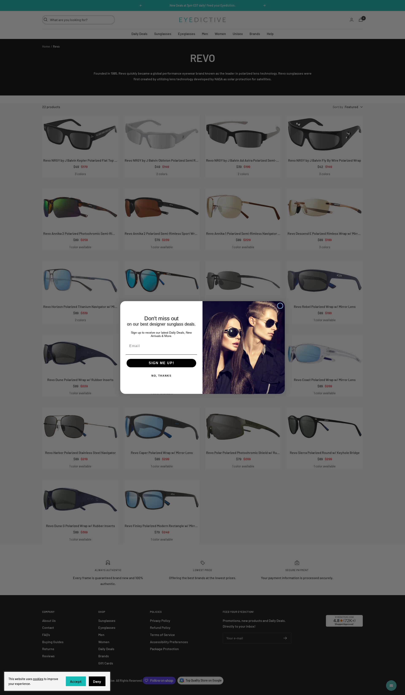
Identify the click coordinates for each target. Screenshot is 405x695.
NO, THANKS (161, 375)
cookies (38, 679)
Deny (97, 681)
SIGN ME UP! (161, 363)
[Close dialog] (280, 305)
